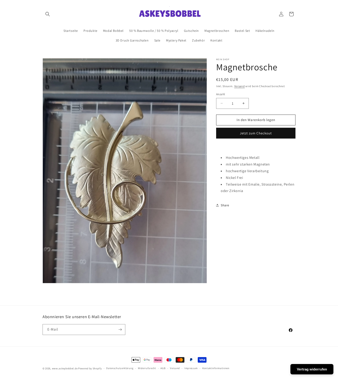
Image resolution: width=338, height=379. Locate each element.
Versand (239, 86)
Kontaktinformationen (215, 368)
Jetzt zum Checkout (256, 133)
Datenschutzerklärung (119, 368)
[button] (48, 14)
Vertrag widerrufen (312, 369)
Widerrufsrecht (147, 368)
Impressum (191, 368)
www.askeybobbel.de (65, 368)
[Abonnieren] (120, 329)
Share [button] (225, 205)
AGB (162, 368)
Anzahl (220, 94)
